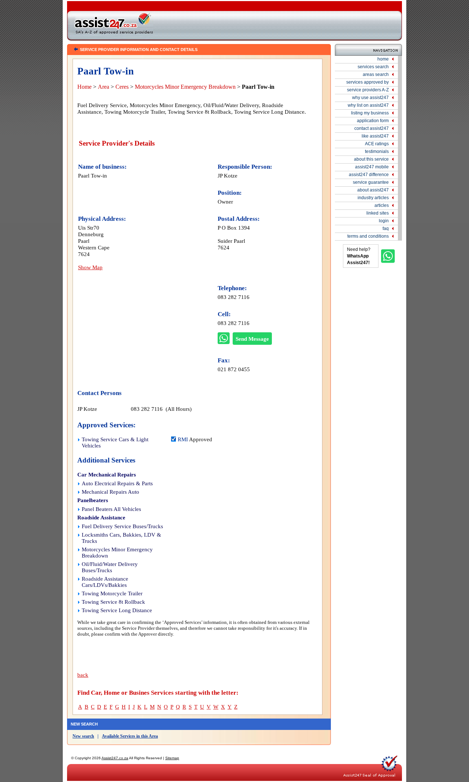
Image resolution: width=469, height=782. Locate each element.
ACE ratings (377, 143)
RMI (183, 439)
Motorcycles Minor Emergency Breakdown (185, 87)
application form (373, 120)
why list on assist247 (368, 105)
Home (84, 87)
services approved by (367, 82)
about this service (371, 159)
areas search (376, 74)
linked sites (377, 213)
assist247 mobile (372, 166)
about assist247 (373, 190)
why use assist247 (370, 97)
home (383, 59)
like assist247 (375, 136)
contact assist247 (371, 128)
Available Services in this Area (130, 736)
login (384, 220)
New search (83, 736)
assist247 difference (369, 174)
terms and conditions (368, 236)
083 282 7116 (234, 297)
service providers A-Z (368, 89)
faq (386, 228)
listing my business (370, 113)
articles (381, 205)
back (82, 675)
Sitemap (172, 758)
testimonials (377, 151)
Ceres (122, 87)
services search (373, 66)
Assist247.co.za (114, 758)
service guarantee (371, 182)
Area (103, 87)
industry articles (373, 197)
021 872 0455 (234, 369)
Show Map (90, 267)
